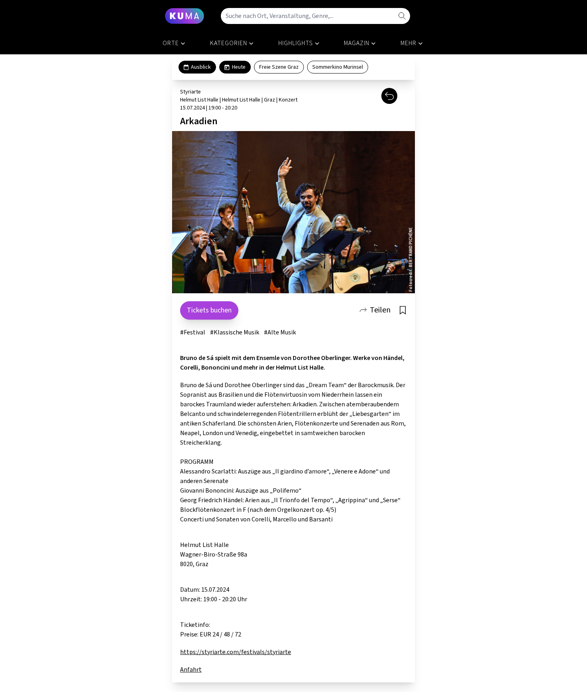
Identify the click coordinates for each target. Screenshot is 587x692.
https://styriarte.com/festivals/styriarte (235, 652)
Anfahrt (191, 669)
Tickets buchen (209, 310)
